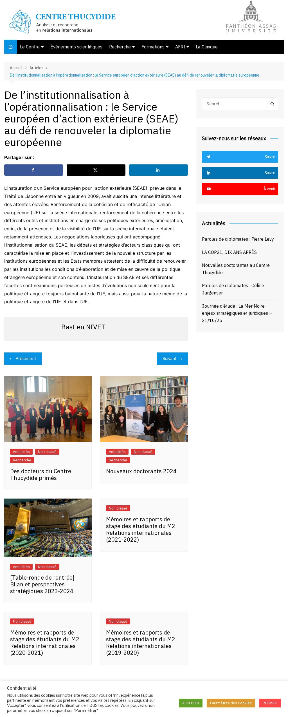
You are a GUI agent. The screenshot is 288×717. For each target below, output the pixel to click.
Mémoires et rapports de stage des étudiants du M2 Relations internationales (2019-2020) (140, 642)
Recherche (120, 47)
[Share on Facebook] (33, 170)
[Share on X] (96, 170)
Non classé (47, 451)
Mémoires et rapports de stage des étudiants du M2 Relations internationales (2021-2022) (140, 529)
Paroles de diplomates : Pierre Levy (238, 239)
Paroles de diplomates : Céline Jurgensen (233, 289)
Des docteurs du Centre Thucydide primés (40, 474)
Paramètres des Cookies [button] (231, 703)
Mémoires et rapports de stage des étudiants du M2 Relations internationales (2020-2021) (44, 642)
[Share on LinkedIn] (158, 170)
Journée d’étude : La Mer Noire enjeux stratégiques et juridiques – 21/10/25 (237, 313)
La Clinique (207, 47)
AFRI (180, 47)
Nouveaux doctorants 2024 (141, 471)
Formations (153, 47)
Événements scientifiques (76, 47)
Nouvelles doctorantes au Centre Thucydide (236, 268)
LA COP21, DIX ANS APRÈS (229, 252)
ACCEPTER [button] (190, 703)
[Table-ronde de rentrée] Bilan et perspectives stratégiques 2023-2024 (42, 584)
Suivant (170, 358)
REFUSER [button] (270, 703)
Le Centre (30, 47)
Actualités (21, 451)
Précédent (25, 358)
